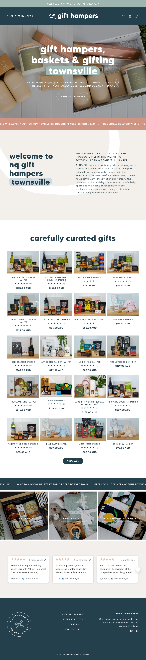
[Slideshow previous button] (8, 569)
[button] (21, 16)
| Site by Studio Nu (82, 655)
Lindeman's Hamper (90, 362)
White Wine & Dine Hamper (23, 444)
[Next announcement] (138, 3)
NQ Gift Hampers (69, 655)
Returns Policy (73, 619)
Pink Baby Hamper (123, 320)
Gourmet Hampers (24, 518)
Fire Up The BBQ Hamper (123, 362)
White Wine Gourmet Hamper (23, 278)
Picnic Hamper (56, 400)
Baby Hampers (73, 518)
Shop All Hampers (73, 614)
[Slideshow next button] (137, 569)
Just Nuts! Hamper (89, 444)
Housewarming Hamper (23, 402)
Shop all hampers (73, 96)
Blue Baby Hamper (56, 444)
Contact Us (73, 629)
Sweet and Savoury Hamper (89, 320)
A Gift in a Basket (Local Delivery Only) (89, 403)
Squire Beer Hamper (89, 277)
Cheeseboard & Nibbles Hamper (23, 321)
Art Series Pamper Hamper (56, 362)
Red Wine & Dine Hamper (56, 320)
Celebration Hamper (23, 362)
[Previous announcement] (8, 3)
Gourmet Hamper (122, 277)
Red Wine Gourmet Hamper (123, 402)
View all (73, 461)
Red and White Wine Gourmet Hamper (56, 278)
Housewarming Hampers (122, 518)
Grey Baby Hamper (122, 444)
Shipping (73, 624)
